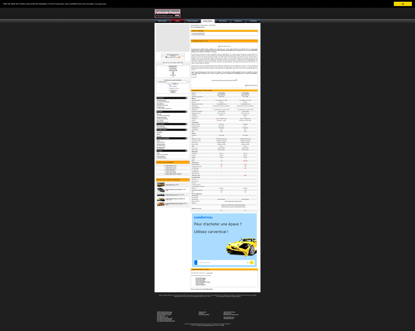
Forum (177, 21)
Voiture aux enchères (204, 314)
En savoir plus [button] (100, 4)
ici (221, 210)
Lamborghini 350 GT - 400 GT (173, 173)
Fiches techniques (192, 21)
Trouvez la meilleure (162, 127)
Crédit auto (201, 313)
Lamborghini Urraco (170, 165)
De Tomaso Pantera (201, 278)
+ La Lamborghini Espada (197, 34)
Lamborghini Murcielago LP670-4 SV (175, 198)
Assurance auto (202, 311)
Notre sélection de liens (229, 311)
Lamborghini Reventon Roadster (173, 189)
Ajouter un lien (227, 313)
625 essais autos (161, 315)
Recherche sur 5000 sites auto (231, 314)
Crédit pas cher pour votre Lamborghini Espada (233, 206)
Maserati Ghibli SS (201, 284)
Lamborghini (212, 25)
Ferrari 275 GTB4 (200, 279)
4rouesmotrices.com (229, 318)
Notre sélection (160, 141)
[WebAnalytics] (207, 328)
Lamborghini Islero (170, 169)
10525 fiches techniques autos (164, 311)
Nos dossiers (223, 21)
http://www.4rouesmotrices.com (206, 325)
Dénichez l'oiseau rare (162, 104)
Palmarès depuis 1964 (162, 118)
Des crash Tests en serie (162, 121)
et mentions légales (161, 157)
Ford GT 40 (199, 283)
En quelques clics (161, 144)
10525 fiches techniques (173, 54)
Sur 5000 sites (161, 148)
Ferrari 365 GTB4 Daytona (203, 281)
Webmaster (213, 296)
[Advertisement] (221, 13)
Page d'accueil (162, 21)
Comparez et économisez (163, 101)
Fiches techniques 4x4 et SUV (164, 313)
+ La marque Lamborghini (198, 33)
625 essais (172, 55)
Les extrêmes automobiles (163, 114)
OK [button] (403, 4)
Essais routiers (208, 21)
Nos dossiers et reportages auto (164, 318)
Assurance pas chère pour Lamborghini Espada (233, 204)
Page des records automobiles (164, 319)
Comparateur (238, 21)
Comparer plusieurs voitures (164, 314)
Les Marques (253, 21)
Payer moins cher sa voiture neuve (233, 201)
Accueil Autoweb (195, 25)
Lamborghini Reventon (171, 194)
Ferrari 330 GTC (200, 280)
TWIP (222, 325)
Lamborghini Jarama (170, 167)
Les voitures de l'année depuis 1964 (166, 321)
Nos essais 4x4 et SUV (162, 317)
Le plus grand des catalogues (164, 107)
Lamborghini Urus (170, 184)
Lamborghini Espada (170, 171)
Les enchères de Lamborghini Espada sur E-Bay (223, 80)
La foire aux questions (162, 153)
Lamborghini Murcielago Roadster (174, 203)
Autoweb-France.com (229, 317)
